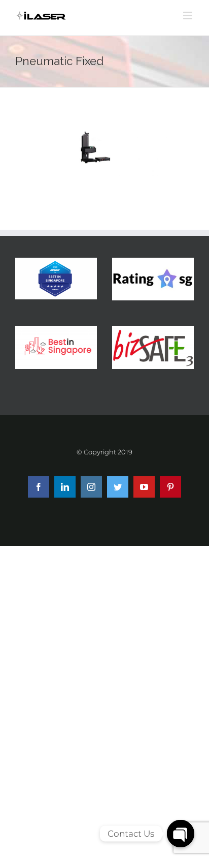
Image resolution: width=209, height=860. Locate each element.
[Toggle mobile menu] (188, 15)
